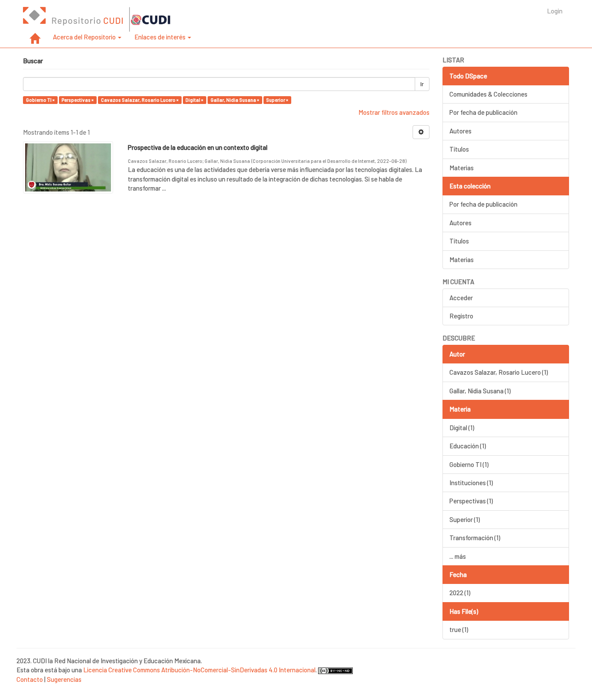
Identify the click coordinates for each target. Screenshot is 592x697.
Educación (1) (467, 446)
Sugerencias (64, 679)
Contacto (29, 679)
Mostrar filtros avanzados (393, 112)
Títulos (459, 149)
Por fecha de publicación (483, 112)
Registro (461, 316)
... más (457, 556)
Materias (461, 168)
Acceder (461, 297)
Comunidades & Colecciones (488, 94)
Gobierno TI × (40, 100)
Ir (422, 84)
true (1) (458, 629)
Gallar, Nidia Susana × (235, 100)
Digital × (194, 100)
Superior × (277, 100)
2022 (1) (459, 593)
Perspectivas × (78, 100)
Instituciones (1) (471, 482)
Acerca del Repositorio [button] (85, 37)
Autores (460, 131)
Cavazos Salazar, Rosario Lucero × (140, 100)
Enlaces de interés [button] (160, 37)
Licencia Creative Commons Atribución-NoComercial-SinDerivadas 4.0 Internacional (199, 670)
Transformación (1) (474, 537)
